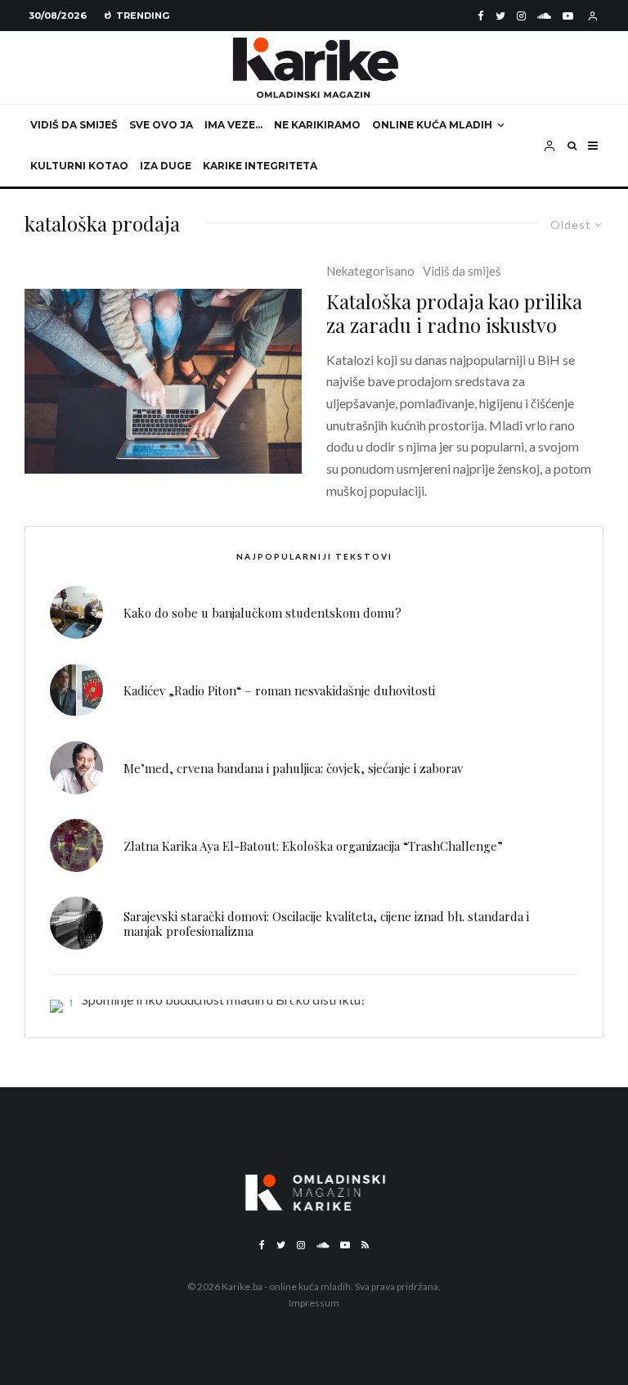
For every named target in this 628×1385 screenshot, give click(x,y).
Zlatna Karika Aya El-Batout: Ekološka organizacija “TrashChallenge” (313, 846)
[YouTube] (568, 15)
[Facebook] (481, 15)
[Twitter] (500, 15)
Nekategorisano (370, 270)
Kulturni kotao (79, 166)
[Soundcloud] (544, 15)
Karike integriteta (260, 166)
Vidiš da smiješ (74, 125)
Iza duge (165, 166)
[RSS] (365, 1245)
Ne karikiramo (317, 125)
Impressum (314, 1303)
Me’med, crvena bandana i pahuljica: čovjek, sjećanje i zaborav (293, 768)
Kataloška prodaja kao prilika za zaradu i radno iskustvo (454, 313)
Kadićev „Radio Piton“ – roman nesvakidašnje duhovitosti (279, 690)
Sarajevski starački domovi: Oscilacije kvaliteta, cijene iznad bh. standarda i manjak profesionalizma (326, 923)
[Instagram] (521, 15)
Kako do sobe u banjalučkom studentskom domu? (262, 612)
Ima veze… (233, 125)
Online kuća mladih (432, 125)
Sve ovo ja (161, 125)
